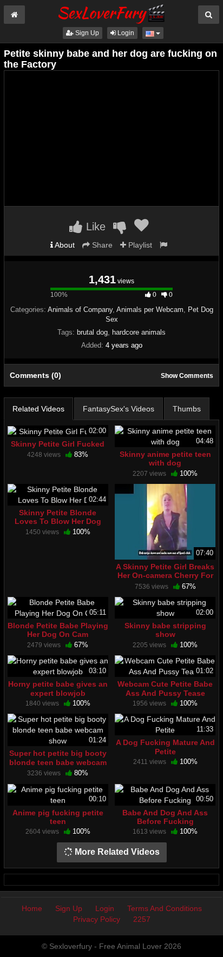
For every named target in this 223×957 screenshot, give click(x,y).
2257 (141, 919)
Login (125, 33)
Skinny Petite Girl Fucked (57, 444)
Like (94, 226)
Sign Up (86, 33)
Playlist (139, 245)
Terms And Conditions (164, 908)
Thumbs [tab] (187, 408)
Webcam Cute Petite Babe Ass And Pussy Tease (165, 688)
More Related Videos (116, 851)
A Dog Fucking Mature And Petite (165, 746)
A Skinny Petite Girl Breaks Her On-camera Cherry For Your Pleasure (165, 575)
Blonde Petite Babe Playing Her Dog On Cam (58, 630)
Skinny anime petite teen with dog (165, 458)
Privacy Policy (96, 919)
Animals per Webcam (149, 309)
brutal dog (92, 332)
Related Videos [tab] (38, 408)
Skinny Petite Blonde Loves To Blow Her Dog (58, 517)
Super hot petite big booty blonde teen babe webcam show (58, 762)
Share (101, 245)
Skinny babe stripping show (165, 630)
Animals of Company (80, 309)
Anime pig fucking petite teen (57, 817)
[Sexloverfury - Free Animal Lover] (111, 12)
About (64, 245)
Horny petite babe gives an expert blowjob (58, 688)
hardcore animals (139, 332)
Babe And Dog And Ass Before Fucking (165, 817)
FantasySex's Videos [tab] (118, 408)
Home (32, 908)
